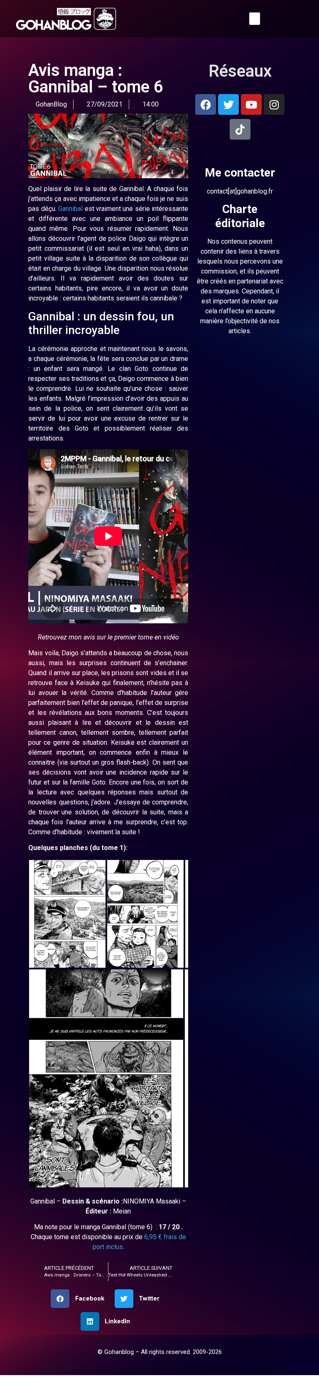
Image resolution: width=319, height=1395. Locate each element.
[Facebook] (205, 104)
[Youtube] (251, 104)
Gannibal (95, 209)
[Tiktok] (240, 129)
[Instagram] (274, 104)
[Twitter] (228, 104)
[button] (254, 18)
